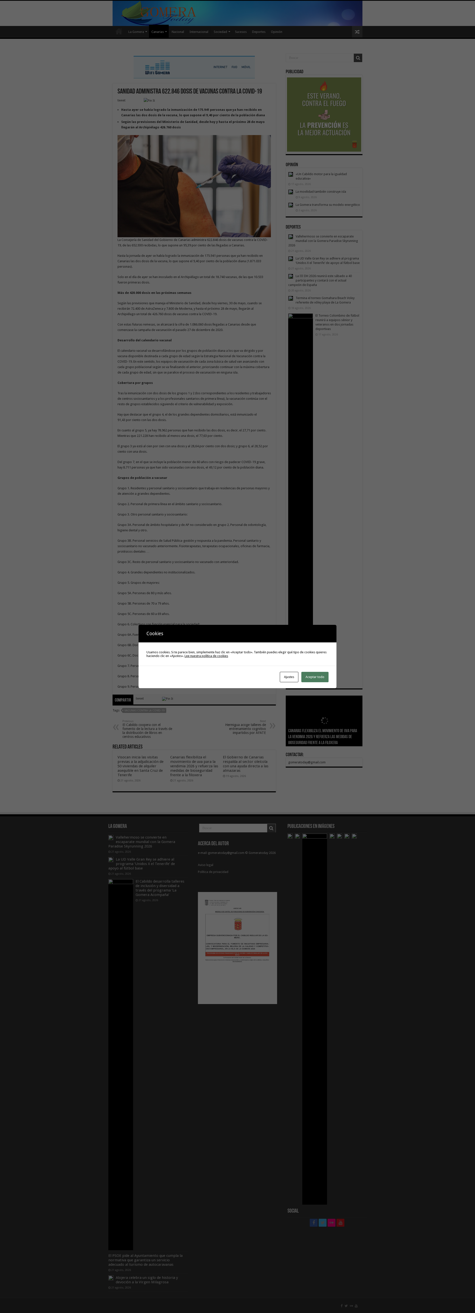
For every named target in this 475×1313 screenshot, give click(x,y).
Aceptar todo (315, 677)
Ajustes (289, 677)
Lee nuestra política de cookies (206, 656)
